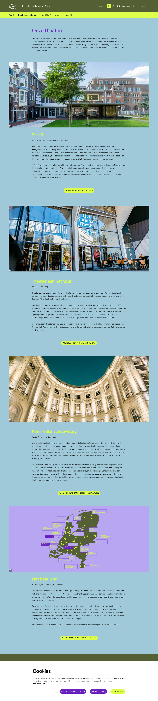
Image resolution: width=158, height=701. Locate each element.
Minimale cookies (98, 691)
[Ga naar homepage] (13, 6)
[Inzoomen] (10, 126)
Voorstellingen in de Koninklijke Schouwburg (79, 493)
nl (109, 6)
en (113, 6)
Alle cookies (118, 691)
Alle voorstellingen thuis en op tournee (79, 638)
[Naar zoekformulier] (134, 6)
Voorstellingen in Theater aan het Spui (79, 343)
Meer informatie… (40, 683)
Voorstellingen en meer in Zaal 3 (79, 190)
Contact (102, 6)
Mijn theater (125, 6)
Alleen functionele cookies (73, 691)
